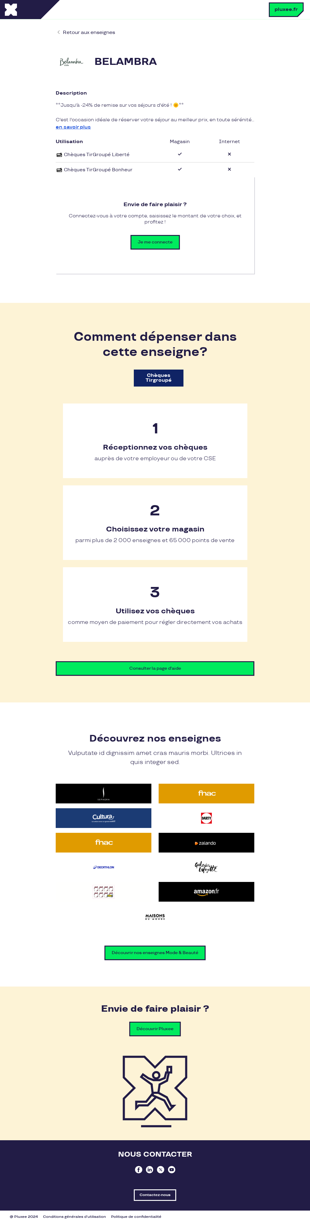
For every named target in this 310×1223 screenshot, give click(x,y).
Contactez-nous (155, 1195)
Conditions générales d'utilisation (74, 1217)
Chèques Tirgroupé (159, 378)
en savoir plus (73, 127)
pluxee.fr (286, 9)
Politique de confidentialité (136, 1217)
